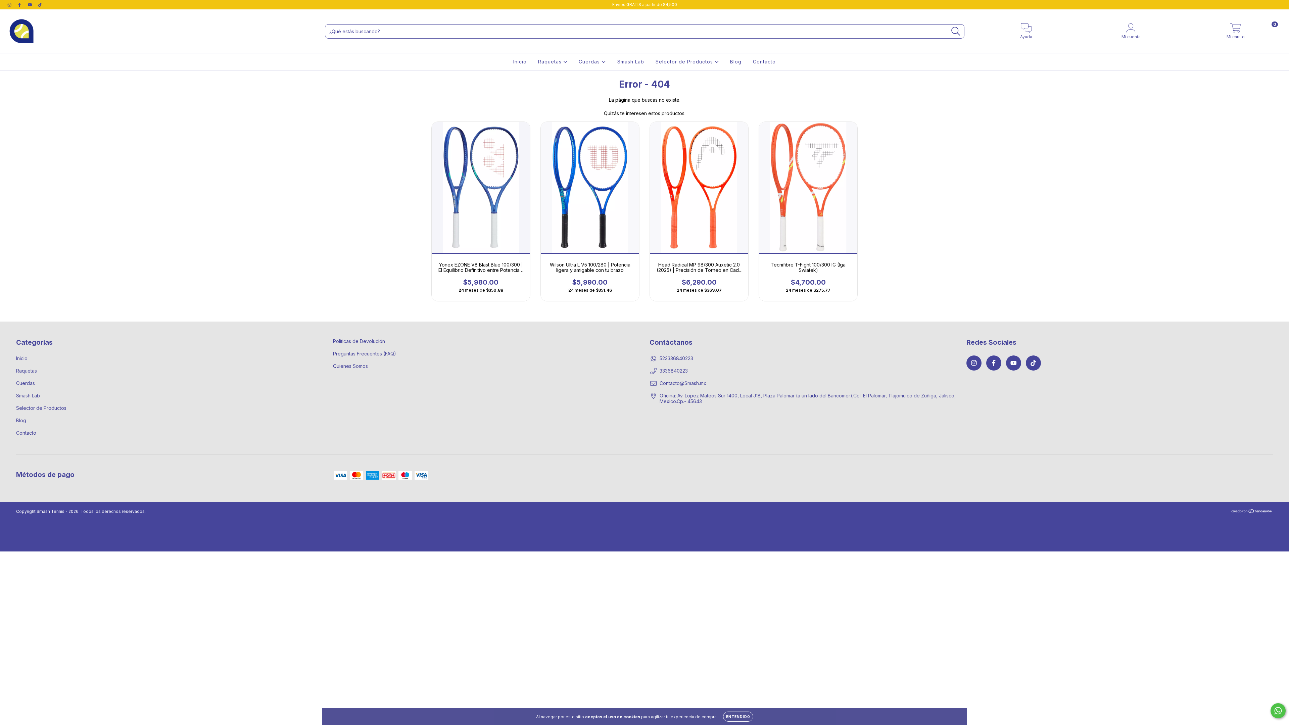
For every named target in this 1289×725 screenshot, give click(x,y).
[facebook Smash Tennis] (20, 4)
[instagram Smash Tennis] (10, 4)
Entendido (738, 717)
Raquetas (550, 61)
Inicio (520, 61)
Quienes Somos (350, 366)
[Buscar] (956, 31)
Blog (736, 61)
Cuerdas (590, 61)
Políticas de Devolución (359, 341)
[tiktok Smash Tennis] (40, 4)
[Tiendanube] (1252, 512)
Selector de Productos (685, 61)
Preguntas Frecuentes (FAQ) (364, 353)
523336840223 (676, 358)
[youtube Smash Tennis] (31, 4)
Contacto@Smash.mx (683, 383)
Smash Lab (630, 61)
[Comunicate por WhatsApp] (1278, 710)
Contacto (764, 61)
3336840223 (674, 371)
